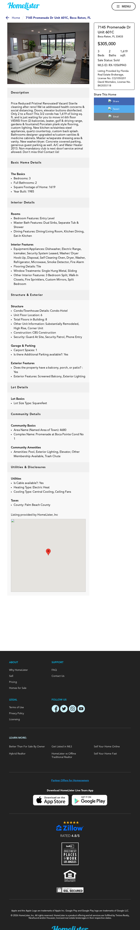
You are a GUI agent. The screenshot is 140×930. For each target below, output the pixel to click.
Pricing (13, 682)
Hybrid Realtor (17, 753)
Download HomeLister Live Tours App (70, 790)
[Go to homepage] (24, 6)
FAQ (54, 670)
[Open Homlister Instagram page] (72, 709)
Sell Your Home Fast (105, 753)
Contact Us (58, 676)
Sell (11, 676)
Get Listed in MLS (62, 746)
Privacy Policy (16, 713)
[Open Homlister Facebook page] (55, 709)
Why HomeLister (18, 670)
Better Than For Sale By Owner (27, 746)
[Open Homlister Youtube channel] (81, 709)
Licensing (14, 719)
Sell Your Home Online (107, 746)
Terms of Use (16, 707)
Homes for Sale (17, 688)
